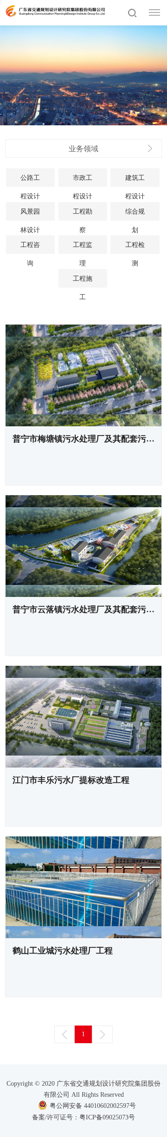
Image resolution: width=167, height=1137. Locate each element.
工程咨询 (30, 247)
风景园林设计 (30, 214)
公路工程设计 (30, 180)
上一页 (64, 1034)
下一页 (102, 1034)
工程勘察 (82, 214)
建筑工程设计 (135, 180)
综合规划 (135, 214)
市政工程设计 (82, 180)
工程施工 (82, 281)
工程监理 (82, 247)
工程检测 (135, 247)
